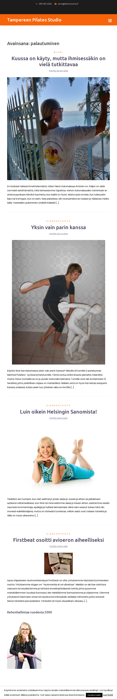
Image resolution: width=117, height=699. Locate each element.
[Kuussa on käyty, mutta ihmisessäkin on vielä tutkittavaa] (58, 128)
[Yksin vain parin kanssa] (58, 302)
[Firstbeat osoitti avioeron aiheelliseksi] (58, 563)
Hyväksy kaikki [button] (94, 695)
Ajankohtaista (58, 221)
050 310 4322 (45, 3)
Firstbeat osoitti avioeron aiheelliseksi (58, 540)
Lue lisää (108, 694)
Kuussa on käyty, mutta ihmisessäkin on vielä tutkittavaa (59, 61)
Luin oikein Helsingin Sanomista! (58, 412)
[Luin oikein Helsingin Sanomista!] (58, 458)
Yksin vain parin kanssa (58, 227)
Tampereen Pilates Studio (34, 19)
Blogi (58, 52)
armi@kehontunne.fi (68, 3)
